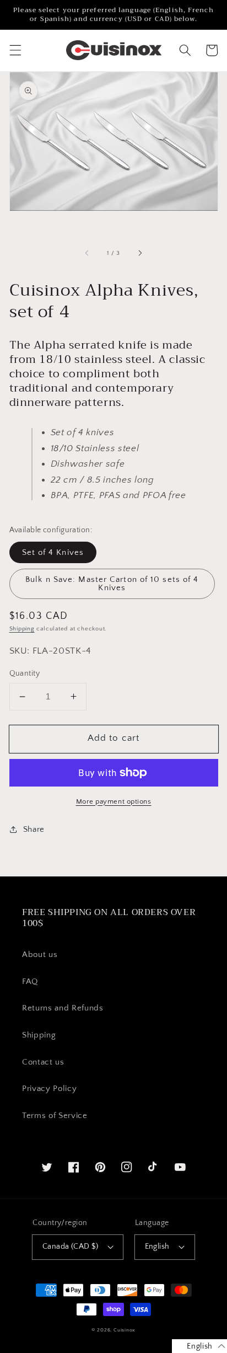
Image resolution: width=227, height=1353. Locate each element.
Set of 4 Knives (53, 552)
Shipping (22, 628)
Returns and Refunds (63, 1008)
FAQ (30, 981)
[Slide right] (139, 253)
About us (39, 954)
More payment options (114, 801)
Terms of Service (55, 1115)
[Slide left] (87, 253)
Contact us (43, 1062)
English (157, 1246)
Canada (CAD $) (70, 1246)
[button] (15, 50)
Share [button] (34, 829)
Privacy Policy (49, 1088)
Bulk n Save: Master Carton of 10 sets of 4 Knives (111, 583)
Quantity (24, 673)
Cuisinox (125, 1330)
